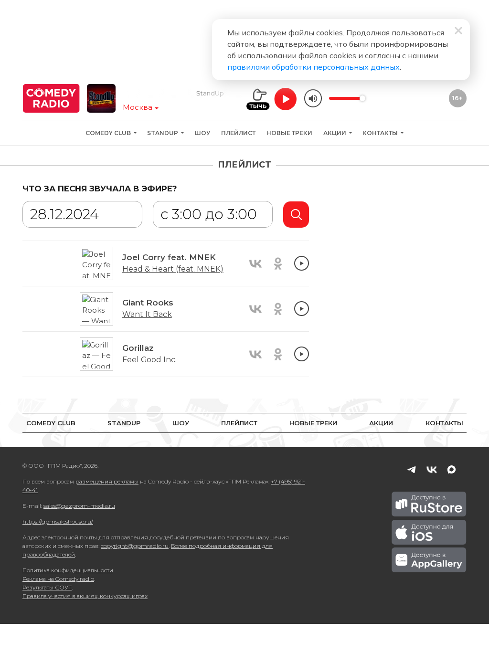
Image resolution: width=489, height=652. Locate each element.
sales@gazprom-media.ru (79, 505)
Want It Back (147, 314)
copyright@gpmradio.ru (135, 545)
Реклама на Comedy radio (58, 578)
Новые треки (289, 133)
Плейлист (238, 133)
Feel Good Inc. (149, 359)
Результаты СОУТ (47, 587)
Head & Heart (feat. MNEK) (172, 268)
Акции (335, 133)
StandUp (163, 133)
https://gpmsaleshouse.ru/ (57, 521)
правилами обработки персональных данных (313, 67)
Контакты (380, 133)
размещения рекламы (106, 481)
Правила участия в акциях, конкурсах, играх (85, 595)
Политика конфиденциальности (67, 570)
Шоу (202, 133)
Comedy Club (108, 133)
